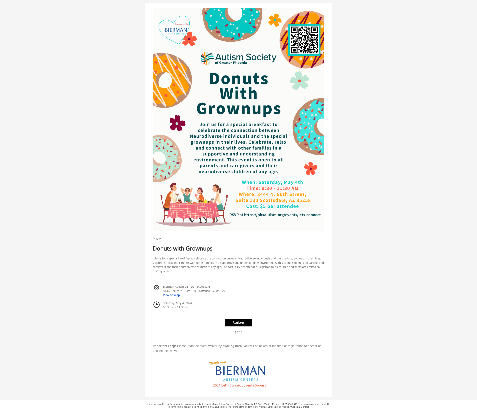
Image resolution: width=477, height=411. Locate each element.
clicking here (232, 346)
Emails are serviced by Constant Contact (288, 407)
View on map (171, 295)
